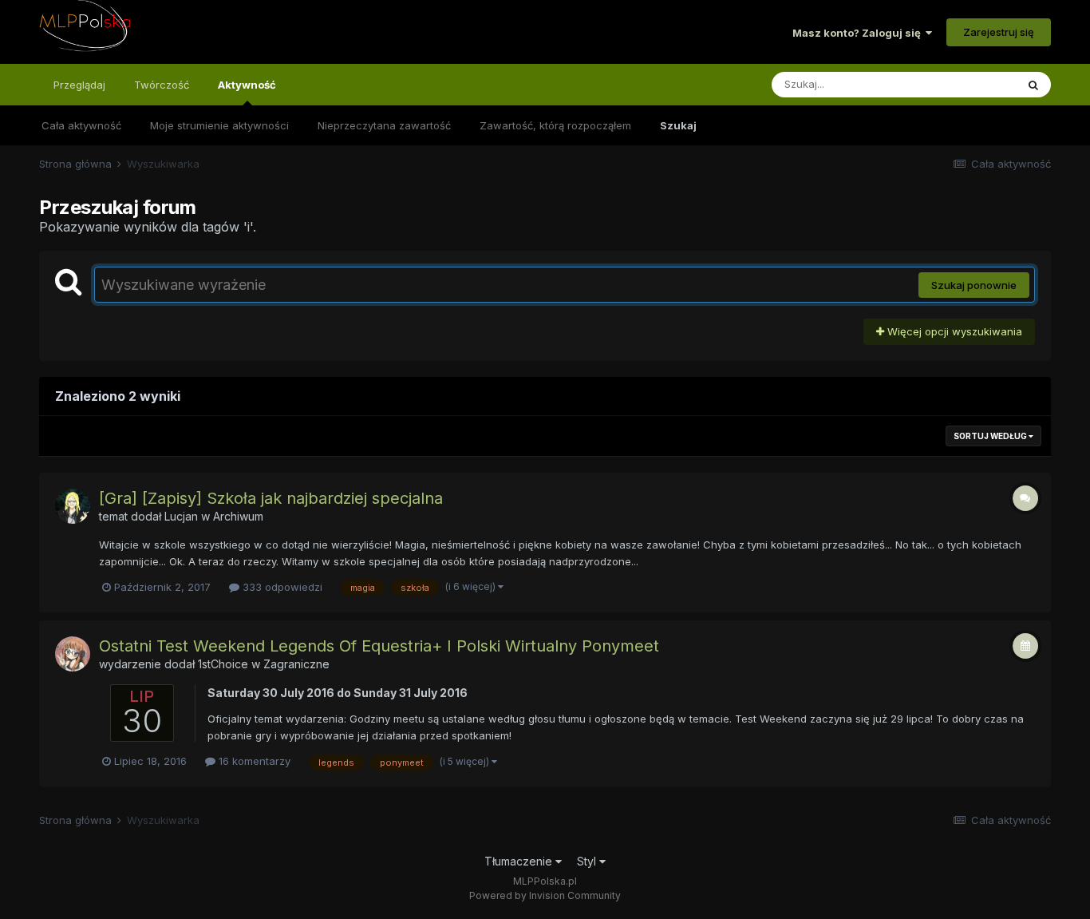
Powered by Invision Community (545, 895)
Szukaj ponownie (974, 285)
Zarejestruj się (998, 32)
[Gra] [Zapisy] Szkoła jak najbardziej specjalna (271, 498)
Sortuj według (991, 436)
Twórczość (161, 84)
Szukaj (678, 125)
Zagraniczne (296, 664)
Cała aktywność (81, 125)
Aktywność (247, 84)
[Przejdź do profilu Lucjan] (72, 506)
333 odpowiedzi (280, 586)
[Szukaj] (1033, 84)
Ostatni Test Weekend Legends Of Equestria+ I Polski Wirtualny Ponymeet (379, 646)
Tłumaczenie (519, 861)
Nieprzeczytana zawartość (384, 125)
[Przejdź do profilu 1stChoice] (72, 653)
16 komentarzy (252, 761)
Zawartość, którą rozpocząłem (555, 125)
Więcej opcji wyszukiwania (953, 331)
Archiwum (238, 516)
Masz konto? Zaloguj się (859, 32)
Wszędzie (970, 84)
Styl (588, 861)
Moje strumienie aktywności (219, 125)
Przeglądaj (79, 84)
